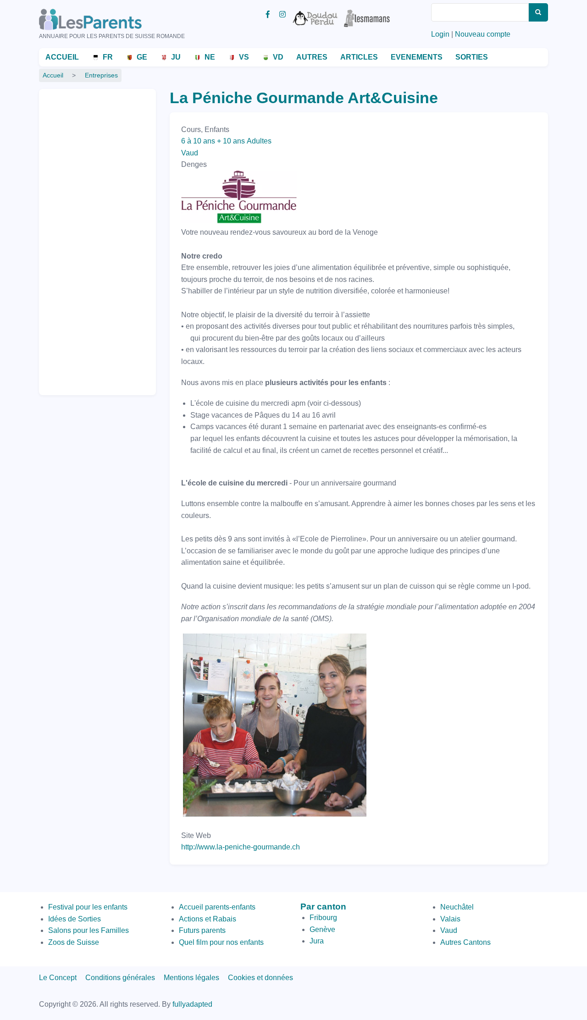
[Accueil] (103, 19)
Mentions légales (191, 977)
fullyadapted (192, 1004)
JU (176, 57)
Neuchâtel (457, 907)
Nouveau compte (482, 34)
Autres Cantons (465, 942)
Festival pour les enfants (87, 907)
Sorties (471, 57)
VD (278, 57)
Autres (311, 57)
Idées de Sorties (74, 919)
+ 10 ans (231, 141)
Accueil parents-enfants (217, 907)
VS (244, 57)
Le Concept (58, 977)
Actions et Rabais (207, 919)
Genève (322, 929)
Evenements (417, 57)
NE (210, 57)
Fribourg (323, 917)
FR (108, 57)
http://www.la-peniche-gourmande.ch (240, 847)
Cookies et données (260, 977)
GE (142, 57)
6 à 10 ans (198, 141)
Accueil (62, 57)
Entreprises (101, 75)
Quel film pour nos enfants (221, 942)
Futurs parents (202, 930)
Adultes (259, 141)
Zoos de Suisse (73, 942)
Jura (317, 941)
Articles (359, 57)
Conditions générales (120, 977)
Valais (450, 919)
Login (440, 34)
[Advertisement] (82, 237)
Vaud (189, 153)
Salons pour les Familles (88, 930)
